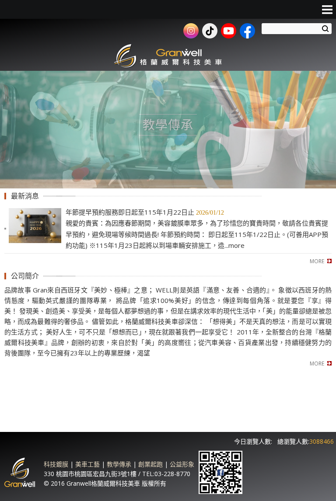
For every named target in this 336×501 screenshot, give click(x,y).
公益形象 (182, 464)
